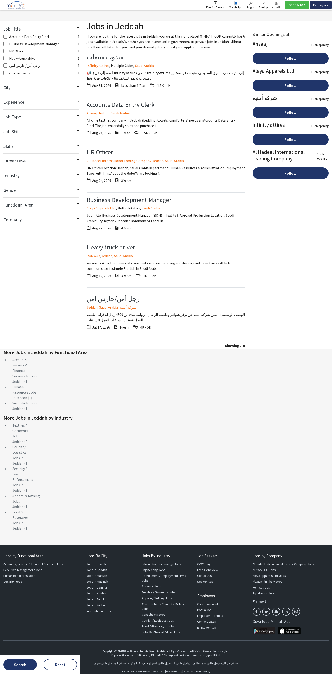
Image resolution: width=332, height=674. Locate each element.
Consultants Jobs (153, 615)
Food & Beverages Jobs (158, 626)
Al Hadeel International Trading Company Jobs (283, 564)
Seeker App (205, 582)
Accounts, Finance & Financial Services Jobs (33, 564)
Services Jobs (151, 586)
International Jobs (99, 611)
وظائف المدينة (118, 663)
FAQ (162, 671)
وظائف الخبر (159, 663)
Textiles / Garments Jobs (158, 592)
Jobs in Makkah (97, 576)
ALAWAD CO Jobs (264, 570)
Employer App (206, 627)
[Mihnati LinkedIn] (286, 612)
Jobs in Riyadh (96, 564)
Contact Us (204, 576)
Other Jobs (172, 632)
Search (20, 664)
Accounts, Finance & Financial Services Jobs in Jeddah (24, 370)
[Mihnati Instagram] (296, 612)
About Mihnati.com (147, 671)
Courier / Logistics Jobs (158, 620)
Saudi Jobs (128, 671)
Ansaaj (92, 113)
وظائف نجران (101, 663)
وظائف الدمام (193, 663)
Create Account (207, 604)
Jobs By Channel (153, 632)
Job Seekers (207, 555)
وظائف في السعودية (227, 663)
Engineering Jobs (153, 570)
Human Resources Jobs (19, 576)
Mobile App (236, 7)
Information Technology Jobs (161, 564)
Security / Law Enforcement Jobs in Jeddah (22, 479)
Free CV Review (215, 7)
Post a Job (204, 610)
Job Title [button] (12, 29)
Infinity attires (98, 65)
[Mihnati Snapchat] (276, 612)
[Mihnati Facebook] (257, 612)
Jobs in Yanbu (96, 605)
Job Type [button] (12, 117)
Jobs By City (97, 555)
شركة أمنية (127, 307)
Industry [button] (11, 175)
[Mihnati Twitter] (266, 612)
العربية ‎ (276, 7)
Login (250, 7)
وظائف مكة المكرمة (139, 663)
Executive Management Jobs (22, 570)
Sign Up (263, 7)
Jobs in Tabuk (96, 599)
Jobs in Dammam (98, 587)
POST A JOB (296, 5)
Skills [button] (8, 146)
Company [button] (12, 219)
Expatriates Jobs (264, 593)
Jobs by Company (267, 555)
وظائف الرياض (175, 663)
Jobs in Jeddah (97, 570)
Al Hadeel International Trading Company (119, 160)
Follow (290, 58)
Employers (320, 5)
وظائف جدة (208, 663)
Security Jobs (12, 582)
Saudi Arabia (144, 65)
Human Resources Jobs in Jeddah (24, 392)
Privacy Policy (174, 671)
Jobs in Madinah (97, 582)
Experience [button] (13, 102)
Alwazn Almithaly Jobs (267, 582)
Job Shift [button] (11, 131)
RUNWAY (93, 256)
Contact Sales (206, 622)
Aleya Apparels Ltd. (101, 208)
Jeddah (103, 113)
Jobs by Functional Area (23, 555)
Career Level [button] (15, 161)
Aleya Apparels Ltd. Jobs (269, 576)
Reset (60, 664)
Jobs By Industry (156, 555)
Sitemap (188, 671)
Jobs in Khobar (97, 593)
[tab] (41, 29)
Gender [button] (10, 190)
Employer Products (210, 616)
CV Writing (204, 564)
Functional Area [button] (18, 205)
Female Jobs (261, 587)
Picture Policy (202, 671)
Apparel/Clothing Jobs (157, 598)
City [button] (7, 87)
